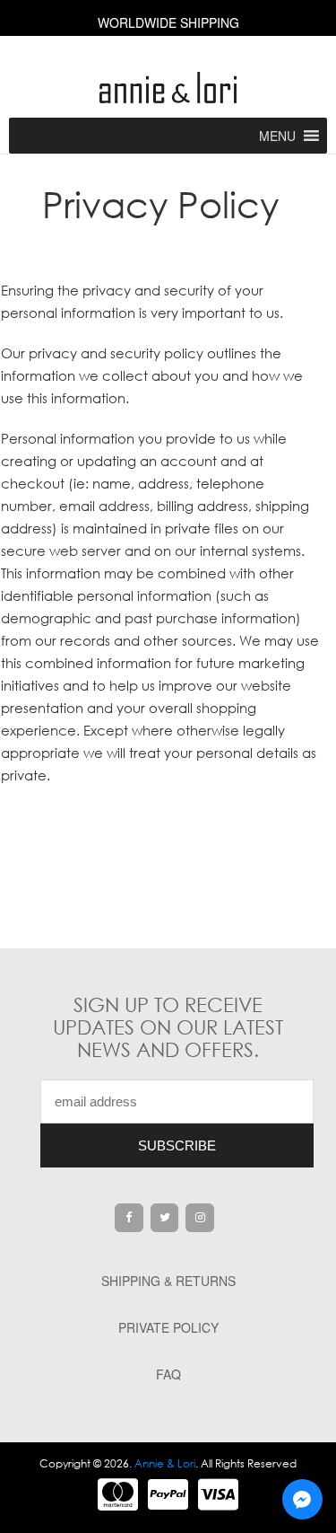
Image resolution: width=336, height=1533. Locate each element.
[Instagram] (199, 1217)
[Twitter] (165, 1217)
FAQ (168, 1374)
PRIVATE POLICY (168, 1327)
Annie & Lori (164, 1463)
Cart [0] (168, 54)
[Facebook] (129, 1217)
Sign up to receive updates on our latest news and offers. (168, 1027)
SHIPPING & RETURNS (168, 1281)
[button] (277, 136)
